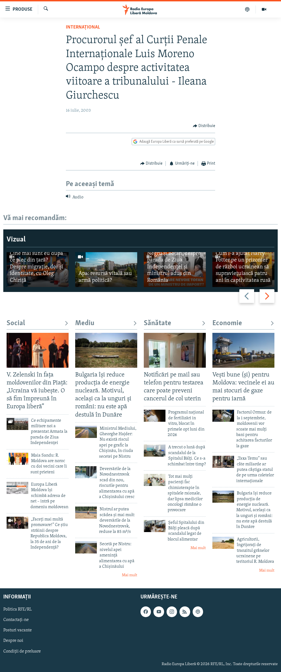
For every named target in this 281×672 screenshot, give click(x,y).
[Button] (204, 126)
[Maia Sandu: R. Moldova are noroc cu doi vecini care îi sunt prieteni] (17, 459)
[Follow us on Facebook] (145, 611)
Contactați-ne (16, 620)
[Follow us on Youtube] (158, 611)
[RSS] (184, 611)
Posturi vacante (17, 630)
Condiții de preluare (22, 651)
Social (16, 323)
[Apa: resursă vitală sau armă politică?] (106, 269)
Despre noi (13, 641)
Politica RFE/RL (17, 609)
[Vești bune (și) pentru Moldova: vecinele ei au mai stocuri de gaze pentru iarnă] (243, 350)
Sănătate (157, 323)
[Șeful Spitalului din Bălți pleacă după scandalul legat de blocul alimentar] (154, 526)
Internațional (83, 27)
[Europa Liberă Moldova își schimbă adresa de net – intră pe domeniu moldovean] (17, 488)
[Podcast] (247, 9)
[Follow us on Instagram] (172, 611)
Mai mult (129, 575)
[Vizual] (264, 9)
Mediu (84, 323)
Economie (227, 323)
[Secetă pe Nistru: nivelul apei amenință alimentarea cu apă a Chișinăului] (86, 547)
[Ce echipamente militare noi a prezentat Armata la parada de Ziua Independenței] (17, 424)
